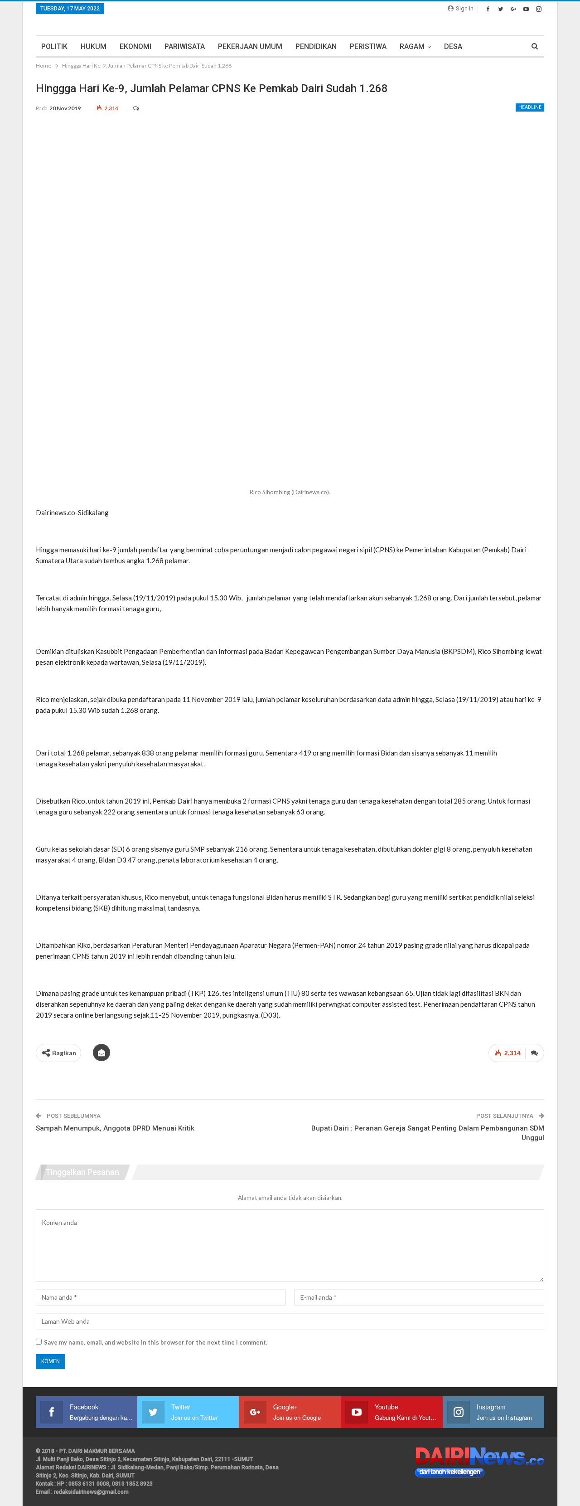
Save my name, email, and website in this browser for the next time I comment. (155, 1342)
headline (529, 107)
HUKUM (93, 46)
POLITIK (54, 46)
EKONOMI (135, 46)
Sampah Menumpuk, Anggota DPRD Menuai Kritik (115, 1128)
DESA (453, 46)
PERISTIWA (368, 46)
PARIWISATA (184, 46)
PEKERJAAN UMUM (250, 46)
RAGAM (412, 46)
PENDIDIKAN (316, 46)
